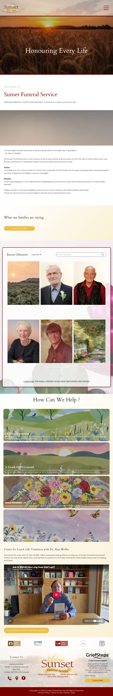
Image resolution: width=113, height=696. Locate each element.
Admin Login (69, 693)
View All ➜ (36, 254)
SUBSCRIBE (29, 381)
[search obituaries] (103, 254)
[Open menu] (106, 7)
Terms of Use (56, 693)
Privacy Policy (44, 693)
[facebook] (23, 678)
